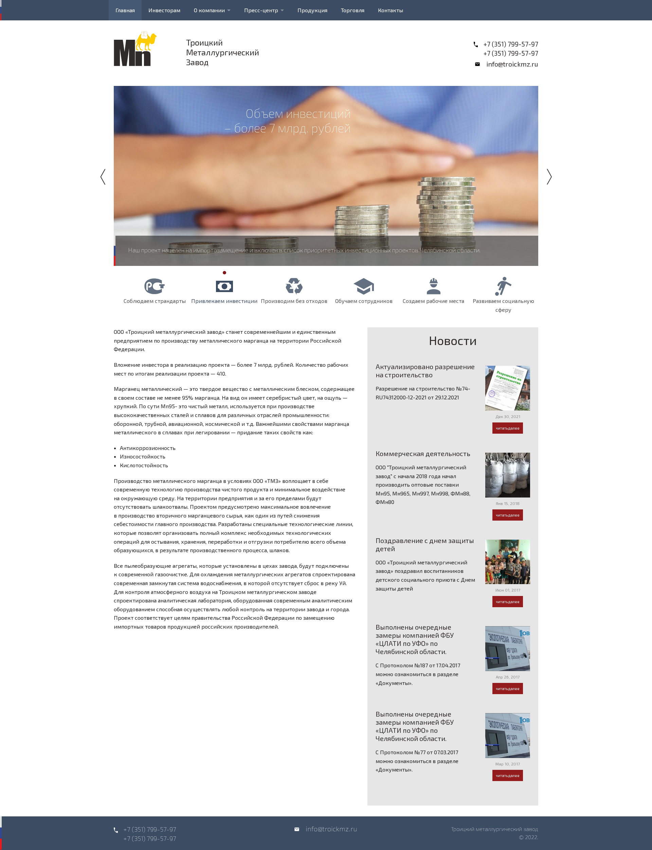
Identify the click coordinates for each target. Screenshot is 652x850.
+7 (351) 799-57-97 (510, 44)
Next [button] (547, 177)
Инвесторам (164, 10)
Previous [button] (105, 177)
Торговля (352, 10)
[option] (326, 176)
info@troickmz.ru (512, 64)
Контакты (390, 10)
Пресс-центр (261, 10)
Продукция (312, 10)
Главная (125, 10)
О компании (209, 10)
